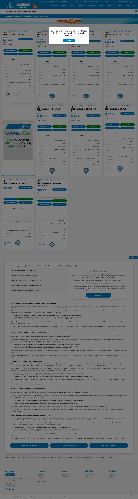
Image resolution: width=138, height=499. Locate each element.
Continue (69, 40)
